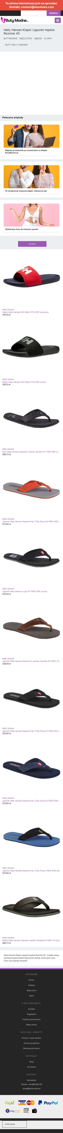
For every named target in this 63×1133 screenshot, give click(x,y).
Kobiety (31, 985)
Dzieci (31, 980)
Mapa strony (31, 1024)
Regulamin (31, 1014)
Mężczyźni (31, 990)
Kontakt (31, 1009)
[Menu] (58, 20)
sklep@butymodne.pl (32, 1088)
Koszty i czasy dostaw (31, 1038)
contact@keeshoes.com (37, 7)
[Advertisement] (31, 83)
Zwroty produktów (31, 1043)
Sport (31, 995)
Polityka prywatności (31, 1019)
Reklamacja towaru (31, 1048)
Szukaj (53, 13)
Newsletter (31, 1080)
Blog (31, 1062)
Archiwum (31, 1067)
